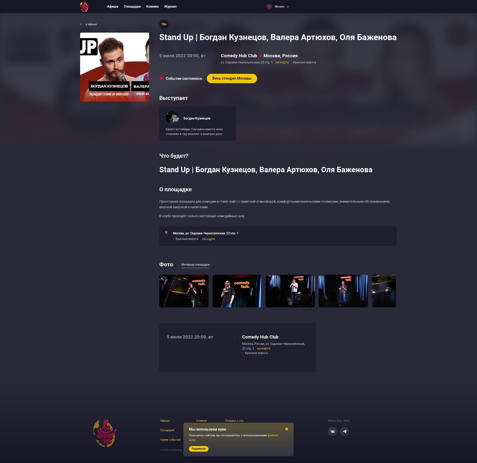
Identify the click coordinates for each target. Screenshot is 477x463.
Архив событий (170, 439)
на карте (282, 62)
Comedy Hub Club (239, 55)
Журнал (170, 6)
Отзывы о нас (234, 420)
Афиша (112, 6)
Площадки (132, 6)
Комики (152, 6)
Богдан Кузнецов (197, 118)
